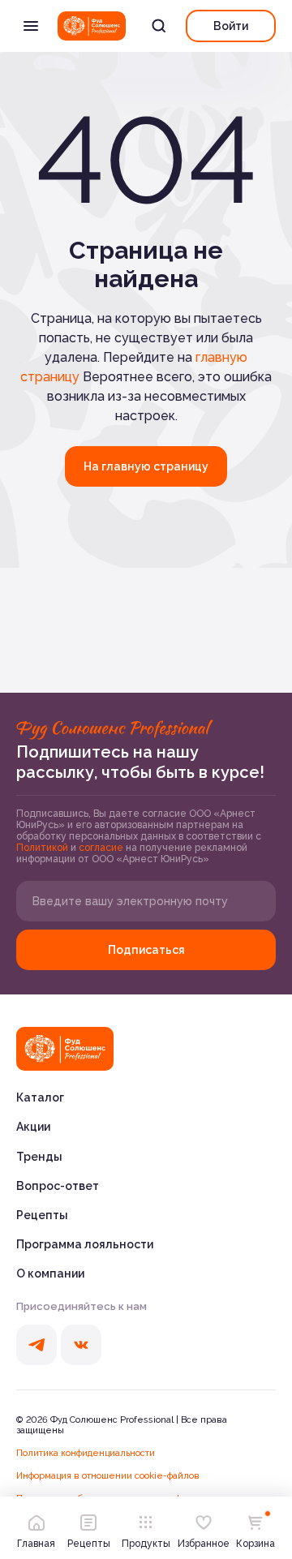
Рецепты (42, 1215)
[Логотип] (92, 26)
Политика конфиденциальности (85, 1453)
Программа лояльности (84, 1244)
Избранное (204, 1543)
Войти (230, 25)
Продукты (146, 1543)
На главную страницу (146, 466)
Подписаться (146, 949)
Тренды (39, 1156)
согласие (102, 847)
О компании (50, 1273)
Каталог (40, 1097)
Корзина (255, 1543)
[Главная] (65, 1049)
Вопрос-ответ (57, 1185)
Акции (33, 1126)
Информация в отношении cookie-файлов (108, 1476)
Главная (36, 1543)
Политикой (43, 847)
